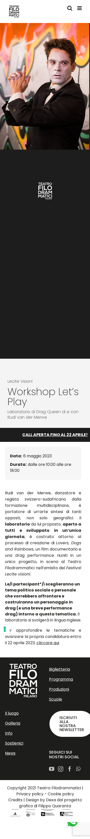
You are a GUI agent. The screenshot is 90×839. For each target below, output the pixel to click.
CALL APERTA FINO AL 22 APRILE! (51, 435)
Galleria (12, 723)
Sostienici (14, 743)
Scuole (55, 699)
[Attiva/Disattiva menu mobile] (79, 8)
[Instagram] (60, 769)
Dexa (51, 800)
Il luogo (12, 713)
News (10, 753)
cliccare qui (47, 643)
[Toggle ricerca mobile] (69, 8)
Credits (15, 800)
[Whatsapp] (78, 769)
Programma (61, 679)
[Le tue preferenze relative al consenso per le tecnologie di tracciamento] (5, 629)
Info (8, 733)
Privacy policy (30, 794)
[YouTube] (51, 769)
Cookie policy (61, 794)
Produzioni (59, 689)
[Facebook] (69, 769)
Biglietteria (59, 669)
